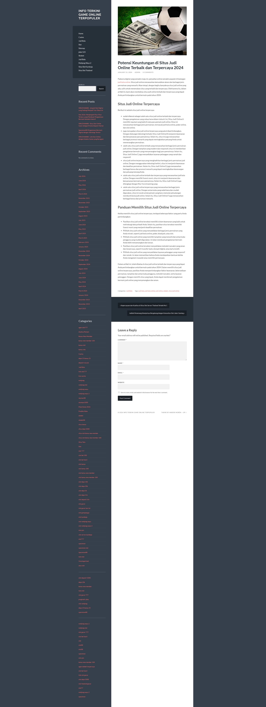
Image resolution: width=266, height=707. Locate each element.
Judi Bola (82, 41)
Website (121, 382)
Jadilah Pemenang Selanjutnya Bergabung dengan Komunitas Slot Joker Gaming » (157, 313)
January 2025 (83, 247)
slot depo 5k (83, 491)
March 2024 (83, 291)
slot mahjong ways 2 (85, 526)
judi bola (141, 291)
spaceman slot (83, 548)
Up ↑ (185, 412)
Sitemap (82, 48)
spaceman (82, 543)
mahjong (81, 380)
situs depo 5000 (84, 429)
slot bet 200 (83, 455)
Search (81, 85)
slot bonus (82, 464)
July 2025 (82, 220)
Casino (81, 37)
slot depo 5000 (84, 679)
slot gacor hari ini (84, 508)
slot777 (81, 539)
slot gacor (82, 504)
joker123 (82, 52)
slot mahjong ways (85, 521)
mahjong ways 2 (84, 393)
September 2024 (84, 264)
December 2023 (84, 300)
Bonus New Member (85, 336)
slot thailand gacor (85, 684)
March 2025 (83, 238)
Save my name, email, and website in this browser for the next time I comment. (144, 392)
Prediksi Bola (83, 411)
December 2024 (84, 251)
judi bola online (124, 82)
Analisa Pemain (84, 332)
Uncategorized (84, 561)
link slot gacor (83, 675)
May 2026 (82, 185)
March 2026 (83, 194)
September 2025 (84, 211)
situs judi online (174, 291)
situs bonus (82, 424)
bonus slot (82, 345)
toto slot (81, 557)
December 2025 (84, 198)
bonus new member (85, 586)
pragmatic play (84, 599)
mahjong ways (83, 389)
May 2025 (82, 229)
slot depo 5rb (83, 495)
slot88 (81, 645)
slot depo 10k (83, 482)
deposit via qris (84, 363)
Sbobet (81, 56)
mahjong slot (83, 385)
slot (80, 641)
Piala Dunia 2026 (84, 407)
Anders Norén (175, 412)
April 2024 (82, 286)
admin (137, 72)
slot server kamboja (85, 535)
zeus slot (82, 565)
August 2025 (83, 216)
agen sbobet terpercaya (87, 667)
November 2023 (84, 304)
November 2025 (84, 202)
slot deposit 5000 (85, 578)
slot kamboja (83, 517)
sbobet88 (82, 420)
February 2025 (84, 242)
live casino (82, 376)
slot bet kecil (83, 460)
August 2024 (83, 269)
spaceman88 (83, 612)
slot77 (81, 688)
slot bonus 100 (84, 469)
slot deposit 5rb (84, 499)
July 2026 (82, 176)
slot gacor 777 (83, 595)
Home (81, 33)
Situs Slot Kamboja (86, 67)
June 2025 (82, 225)
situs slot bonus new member (88, 433)
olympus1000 (83, 402)
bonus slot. (82, 349)
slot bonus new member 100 (88, 477)
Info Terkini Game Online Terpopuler (90, 14)
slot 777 (81, 451)
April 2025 (82, 233)
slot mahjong (83, 604)
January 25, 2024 (125, 72)
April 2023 (82, 308)
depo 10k (82, 582)
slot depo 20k (83, 486)
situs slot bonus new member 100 (90, 438)
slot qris (81, 530)
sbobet (81, 416)
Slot (80, 45)
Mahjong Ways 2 (85, 63)
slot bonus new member (87, 473)
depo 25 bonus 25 (85, 358)
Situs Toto (82, 442)
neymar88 (82, 398)
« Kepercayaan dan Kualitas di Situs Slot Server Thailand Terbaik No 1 (143, 305)
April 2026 (82, 189)
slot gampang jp (84, 513)
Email (120, 373)
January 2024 (83, 295)
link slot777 (83, 371)
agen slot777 (83, 327)
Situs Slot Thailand (85, 70)
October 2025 (83, 207)
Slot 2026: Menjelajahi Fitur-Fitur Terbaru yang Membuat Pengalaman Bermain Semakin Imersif (91, 117)
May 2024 (82, 282)
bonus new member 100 (87, 341)
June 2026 (82, 180)
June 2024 (82, 278)
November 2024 (84, 255)
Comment (122, 340)
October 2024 (83, 260)
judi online (159, 291)
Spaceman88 (83, 552)
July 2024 (82, 273)
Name (120, 363)
